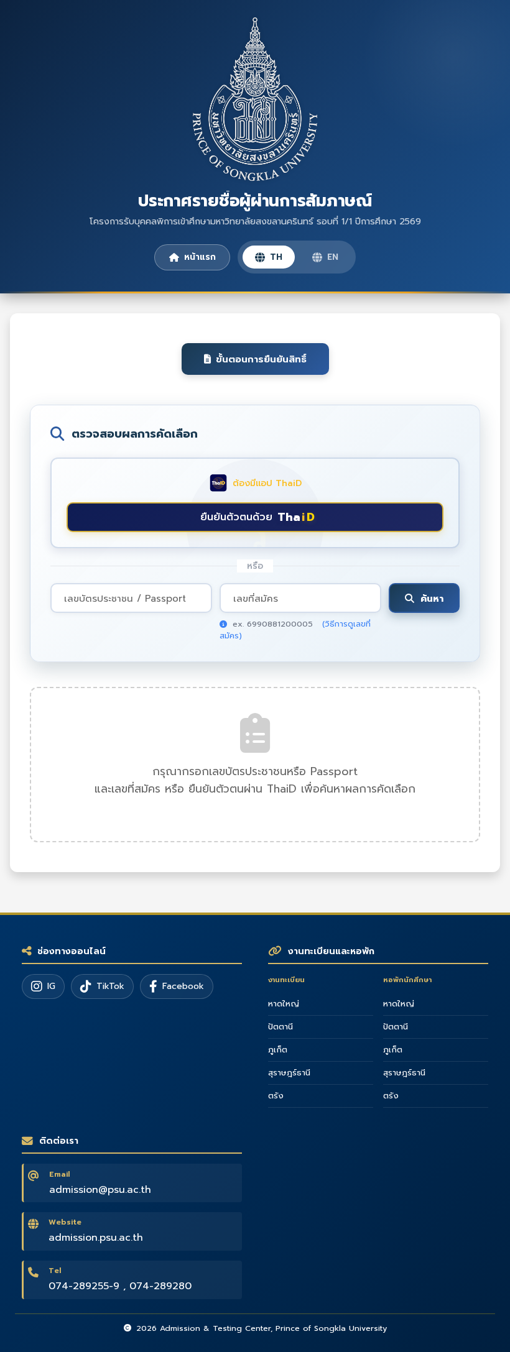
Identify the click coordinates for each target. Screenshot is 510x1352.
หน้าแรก (200, 257)
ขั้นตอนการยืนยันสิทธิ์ (261, 359)
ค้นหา (431, 598)
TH (276, 257)
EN (332, 257)
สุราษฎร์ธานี (289, 1073)
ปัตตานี (280, 1027)
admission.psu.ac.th (96, 1237)
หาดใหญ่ (283, 1004)
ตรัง (276, 1096)
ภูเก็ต (277, 1050)
